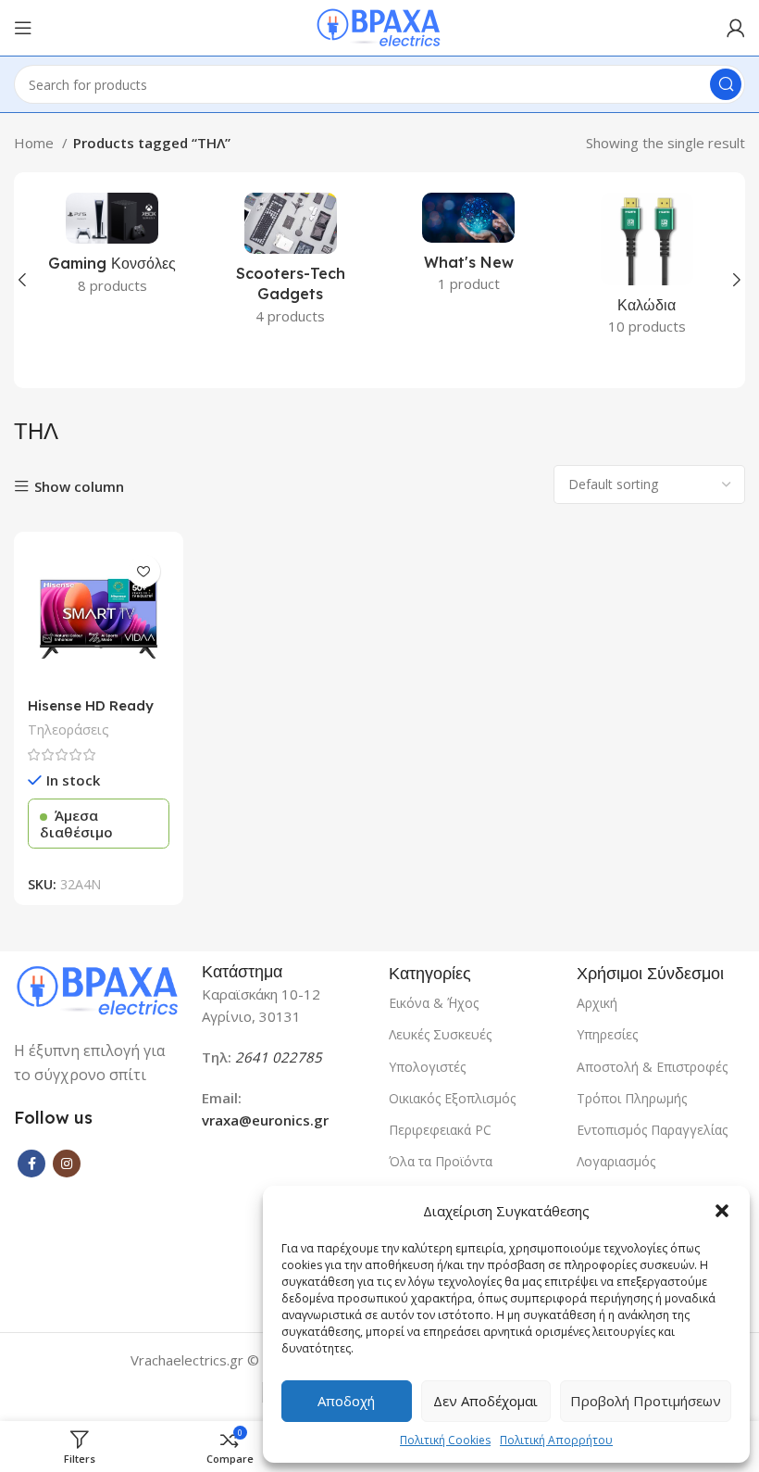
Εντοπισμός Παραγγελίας (652, 1130)
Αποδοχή (346, 1400)
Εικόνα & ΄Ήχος (434, 1003)
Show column (79, 487)
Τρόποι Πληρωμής (632, 1098)
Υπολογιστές (427, 1067)
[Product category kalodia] (647, 269)
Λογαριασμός (616, 1161)
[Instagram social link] (67, 1163)
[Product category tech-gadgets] (291, 264)
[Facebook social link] (31, 1163)
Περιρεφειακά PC (440, 1130)
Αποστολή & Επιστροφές (652, 1067)
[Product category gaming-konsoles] (112, 249)
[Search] (725, 84)
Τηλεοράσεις (68, 729)
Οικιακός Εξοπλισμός (452, 1098)
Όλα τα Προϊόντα (440, 1161)
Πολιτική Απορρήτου (556, 1440)
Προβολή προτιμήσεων (645, 1400)
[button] (722, 1211)
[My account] (735, 27)
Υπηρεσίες (607, 1034)
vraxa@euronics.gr (265, 1120)
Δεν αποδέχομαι (485, 1400)
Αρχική (597, 1003)
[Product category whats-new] (469, 248)
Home (35, 142)
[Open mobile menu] (23, 27)
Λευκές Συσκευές (440, 1034)
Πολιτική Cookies (445, 1440)
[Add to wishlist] (144, 571)
